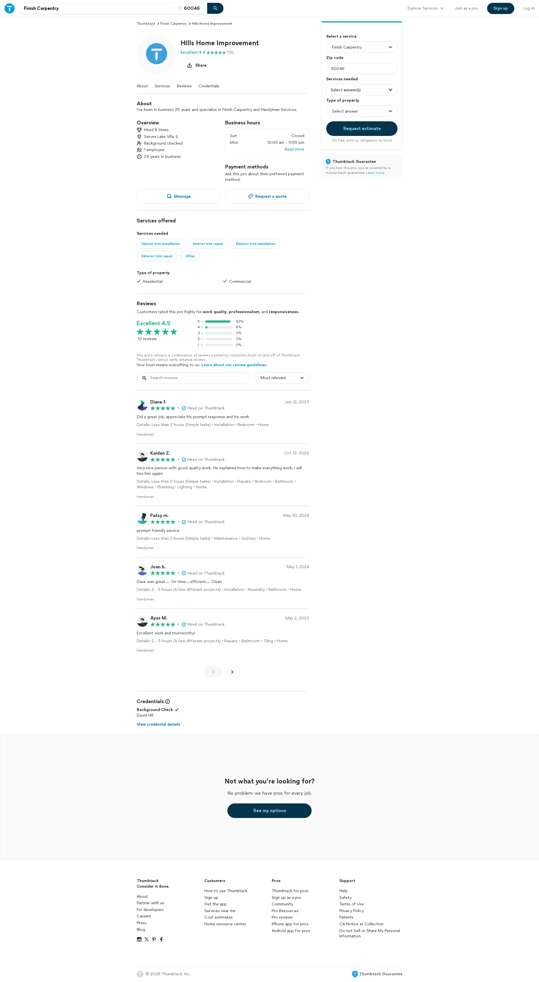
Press (142, 923)
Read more (294, 149)
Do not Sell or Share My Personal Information (369, 933)
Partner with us (150, 903)
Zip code (334, 57)
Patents (346, 917)
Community (282, 904)
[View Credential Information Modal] (167, 701)
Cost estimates (218, 917)
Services (162, 86)
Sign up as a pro (287, 897)
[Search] (215, 8)
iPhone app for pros (290, 924)
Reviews (184, 86)
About (142, 86)
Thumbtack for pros (290, 890)
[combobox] (97, 8)
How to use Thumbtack (225, 890)
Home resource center (225, 924)
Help (343, 890)
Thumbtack (146, 24)
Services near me (220, 910)
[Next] (232, 672)
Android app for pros (291, 930)
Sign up (211, 897)
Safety (345, 897)
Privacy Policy (351, 910)
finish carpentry (173, 24)
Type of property (342, 100)
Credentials (208, 86)
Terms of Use (351, 904)
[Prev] (213, 672)
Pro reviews (282, 917)
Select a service (341, 36)
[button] (156, 54)
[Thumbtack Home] (9, 8)
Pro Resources (285, 910)
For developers (150, 909)
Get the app (215, 904)
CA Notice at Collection (361, 924)
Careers (144, 916)
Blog (141, 929)
